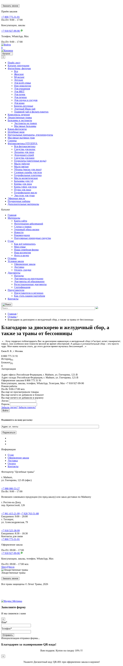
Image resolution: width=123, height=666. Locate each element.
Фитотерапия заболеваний (28, 223)
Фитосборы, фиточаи (19, 68)
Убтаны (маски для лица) (27, 169)
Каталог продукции (18, 65)
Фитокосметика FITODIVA (22, 143)
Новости (19, 232)
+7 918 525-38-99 (10, 530)
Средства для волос (24, 149)
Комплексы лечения (19, 114)
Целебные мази (16, 132)
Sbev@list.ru (7, 567)
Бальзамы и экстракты (20, 120)
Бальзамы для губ (23, 181)
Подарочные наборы (19, 201)
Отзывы (12, 258)
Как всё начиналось (25, 244)
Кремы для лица (23, 184)
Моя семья (19, 246)
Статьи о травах (23, 226)
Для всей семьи (22, 82)
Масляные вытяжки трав (21, 137)
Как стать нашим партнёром (29, 296)
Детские (18, 80)
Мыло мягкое (21, 166)
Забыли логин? (9, 407)
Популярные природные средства (32, 238)
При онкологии (22, 85)
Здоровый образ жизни (26, 229)
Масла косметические (26, 178)
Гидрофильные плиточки (28, 175)
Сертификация (22, 287)
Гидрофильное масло (25, 192)
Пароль (5, 404)
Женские (19, 74)
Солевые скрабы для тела (28, 172)
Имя (4, 622)
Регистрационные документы (30, 284)
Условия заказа (16, 261)
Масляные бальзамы (25, 126)
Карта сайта (20, 220)
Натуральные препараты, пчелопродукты (30, 134)
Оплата (12, 463)
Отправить (8, 635)
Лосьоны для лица (24, 152)
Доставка (19, 267)
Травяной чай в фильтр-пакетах (31, 111)
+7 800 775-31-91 (10, 539)
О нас (11, 241)
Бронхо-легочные (23, 106)
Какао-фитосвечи (17, 129)
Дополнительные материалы (23, 204)
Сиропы (12, 140)
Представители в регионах (28, 293)
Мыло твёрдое (22, 163)
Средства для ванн (24, 158)
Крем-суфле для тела (25, 186)
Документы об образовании (29, 281)
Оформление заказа (24, 264)
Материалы (14, 218)
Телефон (6, 628)
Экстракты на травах (25, 123)
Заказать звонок (10, 6)
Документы (14, 272)
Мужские (19, 77)
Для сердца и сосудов (25, 100)
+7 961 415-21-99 (10, 513)
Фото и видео (21, 255)
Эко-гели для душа (24, 195)
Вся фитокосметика (24, 146)
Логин (4, 400)
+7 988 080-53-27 (10, 488)
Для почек (19, 94)
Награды (19, 275)
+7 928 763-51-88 (29, 513)
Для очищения (22, 88)
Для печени (20, 97)
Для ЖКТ (19, 91)
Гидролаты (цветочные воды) (30, 160)
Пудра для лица (22, 189)
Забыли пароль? (27, 407)
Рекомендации (22, 235)
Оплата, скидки (22, 270)
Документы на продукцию (28, 278)
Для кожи (19, 103)
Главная (12, 215)
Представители (16, 290)
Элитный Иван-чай (24, 108)
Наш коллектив (22, 252)
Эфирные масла (16, 198)
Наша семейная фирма (26, 249)
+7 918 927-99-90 (10, 553)
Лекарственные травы (20, 117)
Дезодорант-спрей (24, 155)
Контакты (13, 298)
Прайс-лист (14, 62)
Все (16, 71)
